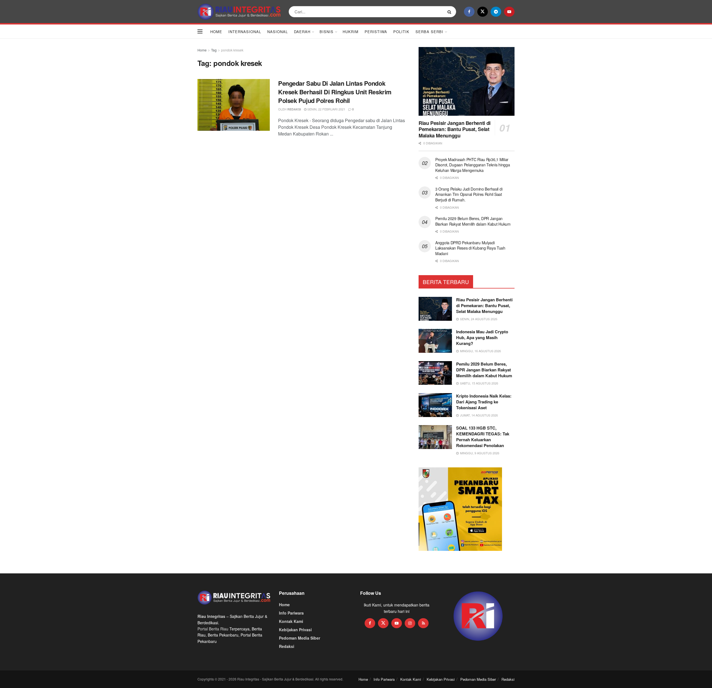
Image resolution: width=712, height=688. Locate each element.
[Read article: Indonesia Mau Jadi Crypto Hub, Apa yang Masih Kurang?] (435, 341)
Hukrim (351, 31)
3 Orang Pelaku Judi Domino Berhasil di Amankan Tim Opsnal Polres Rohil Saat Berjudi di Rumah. (468, 194)
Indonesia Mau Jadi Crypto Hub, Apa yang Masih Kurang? (482, 337)
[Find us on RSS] (423, 623)
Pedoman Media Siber (299, 638)
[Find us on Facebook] (469, 12)
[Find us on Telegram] (496, 12)
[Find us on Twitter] (482, 12)
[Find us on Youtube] (509, 12)
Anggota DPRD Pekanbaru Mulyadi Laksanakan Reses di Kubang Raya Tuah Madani (470, 248)
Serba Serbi (429, 31)
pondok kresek (232, 50)
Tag (214, 50)
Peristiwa (376, 31)
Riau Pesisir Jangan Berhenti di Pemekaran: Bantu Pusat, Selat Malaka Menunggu (455, 129)
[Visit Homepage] (239, 11)
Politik (401, 31)
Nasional (277, 31)
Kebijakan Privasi (295, 629)
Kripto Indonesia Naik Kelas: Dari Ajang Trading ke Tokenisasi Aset (483, 402)
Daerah (302, 31)
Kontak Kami (291, 621)
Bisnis (326, 31)
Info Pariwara (291, 613)
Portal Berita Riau (212, 629)
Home (216, 31)
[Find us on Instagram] (410, 623)
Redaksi (294, 109)
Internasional (244, 31)
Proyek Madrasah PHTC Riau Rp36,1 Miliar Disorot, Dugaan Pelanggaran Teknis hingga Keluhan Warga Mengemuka (472, 165)
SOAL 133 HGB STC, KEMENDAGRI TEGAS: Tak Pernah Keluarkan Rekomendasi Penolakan (482, 436)
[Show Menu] (199, 31)
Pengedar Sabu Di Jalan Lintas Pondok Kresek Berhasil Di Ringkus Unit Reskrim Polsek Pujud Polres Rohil (335, 92)
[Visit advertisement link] (478, 616)
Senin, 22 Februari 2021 (325, 109)
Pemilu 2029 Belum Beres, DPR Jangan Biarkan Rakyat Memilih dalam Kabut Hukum (473, 221)
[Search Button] (450, 11)
